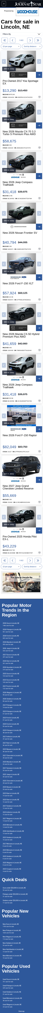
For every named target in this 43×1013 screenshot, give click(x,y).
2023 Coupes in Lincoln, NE (12, 870)
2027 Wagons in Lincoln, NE (12, 820)
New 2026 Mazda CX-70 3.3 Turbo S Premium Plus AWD (19, 132)
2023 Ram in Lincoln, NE (11, 794)
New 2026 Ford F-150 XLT (18, 283)
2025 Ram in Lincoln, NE (11, 801)
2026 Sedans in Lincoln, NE (12, 700)
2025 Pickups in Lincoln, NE (12, 731)
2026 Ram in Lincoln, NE (11, 662)
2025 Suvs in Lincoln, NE (11, 675)
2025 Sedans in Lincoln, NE (12, 857)
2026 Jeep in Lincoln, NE (11, 650)
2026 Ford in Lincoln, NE (11, 637)
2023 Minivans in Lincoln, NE (12, 851)
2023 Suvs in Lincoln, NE (11, 681)
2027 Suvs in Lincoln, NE (11, 656)
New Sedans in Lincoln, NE (12, 944)
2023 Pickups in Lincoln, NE (12, 713)
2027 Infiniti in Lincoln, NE (11, 738)
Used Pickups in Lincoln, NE (12, 987)
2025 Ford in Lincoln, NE (11, 725)
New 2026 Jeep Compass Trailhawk (18, 183)
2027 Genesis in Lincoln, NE (12, 769)
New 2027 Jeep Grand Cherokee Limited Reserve (18, 487)
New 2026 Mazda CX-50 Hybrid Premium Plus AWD (21, 335)
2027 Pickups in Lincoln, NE (12, 706)
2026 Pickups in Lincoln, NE (12, 631)
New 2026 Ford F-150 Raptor (20, 435)
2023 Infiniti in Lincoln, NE (11, 813)
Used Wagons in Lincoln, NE (12, 1006)
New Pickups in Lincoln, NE (12, 932)
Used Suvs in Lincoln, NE (11, 980)
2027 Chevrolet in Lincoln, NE (13, 757)
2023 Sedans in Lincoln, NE (12, 839)
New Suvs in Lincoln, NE (11, 925)
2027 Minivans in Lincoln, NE (12, 845)
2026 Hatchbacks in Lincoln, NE (13, 832)
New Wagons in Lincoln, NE (12, 938)
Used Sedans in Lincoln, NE (12, 993)
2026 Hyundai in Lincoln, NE (12, 668)
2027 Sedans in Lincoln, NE (12, 807)
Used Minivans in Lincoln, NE (12, 999)
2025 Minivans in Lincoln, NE (12, 826)
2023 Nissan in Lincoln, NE (12, 750)
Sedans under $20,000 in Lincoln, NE (15, 902)
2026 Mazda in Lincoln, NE (12, 643)
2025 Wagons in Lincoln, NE (12, 864)
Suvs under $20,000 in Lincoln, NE (14, 889)
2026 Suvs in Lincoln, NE (11, 624)
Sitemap (21, 1011)
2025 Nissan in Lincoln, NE (12, 788)
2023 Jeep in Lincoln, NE (11, 776)
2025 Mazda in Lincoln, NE (12, 763)
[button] (4, 61)
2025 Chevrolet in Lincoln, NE (13, 782)
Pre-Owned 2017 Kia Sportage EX (20, 82)
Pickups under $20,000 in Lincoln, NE (15, 895)
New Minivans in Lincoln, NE (12, 957)
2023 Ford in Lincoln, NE (11, 719)
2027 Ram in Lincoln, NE (11, 744)
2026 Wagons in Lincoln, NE (12, 694)
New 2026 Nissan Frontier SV (20, 233)
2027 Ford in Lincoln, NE (11, 687)
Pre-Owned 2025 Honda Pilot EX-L (20, 538)
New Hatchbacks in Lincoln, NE (13, 950)
